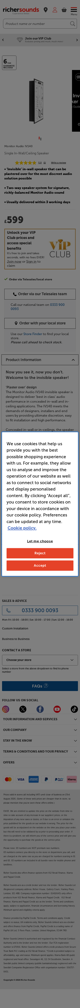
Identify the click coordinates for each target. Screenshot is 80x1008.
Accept (40, 565)
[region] (40, 504)
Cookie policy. (22, 527)
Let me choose (40, 541)
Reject (40, 553)
